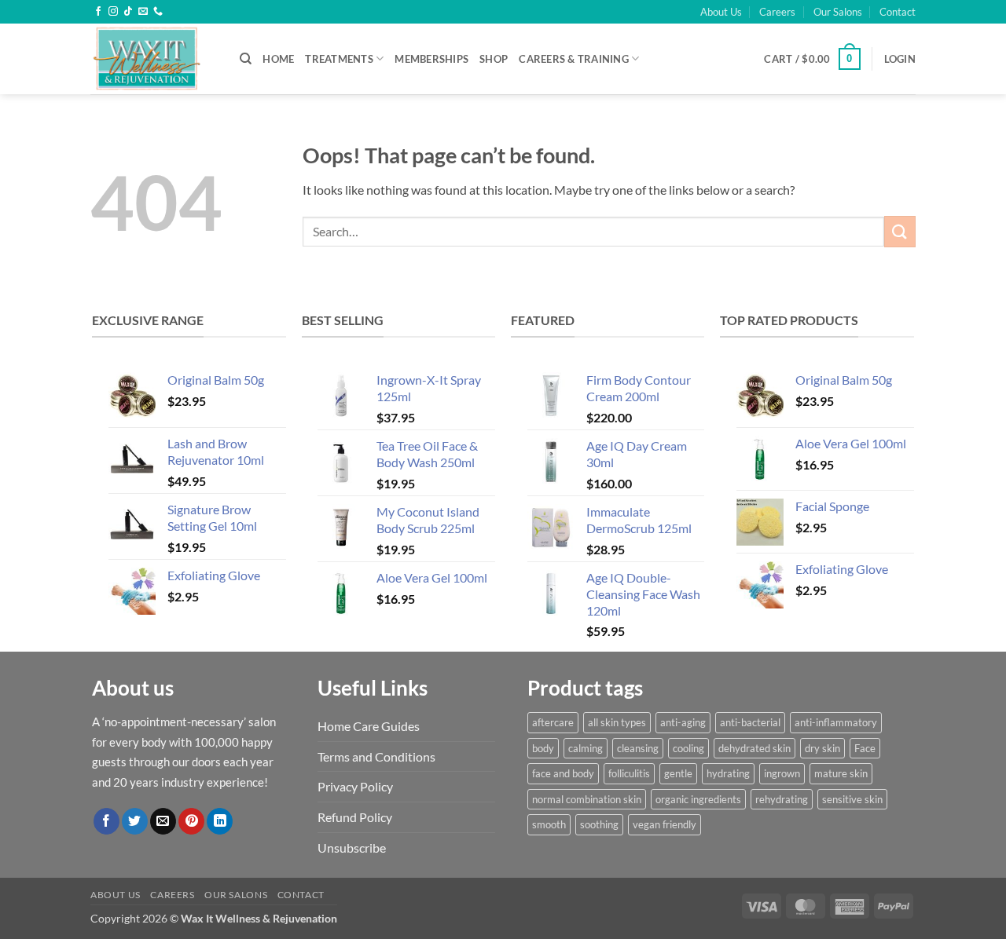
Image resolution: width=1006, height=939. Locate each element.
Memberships (431, 59)
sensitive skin (852, 799)
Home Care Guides (369, 725)
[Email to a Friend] (163, 821)
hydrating (728, 773)
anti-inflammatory (836, 722)
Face (865, 748)
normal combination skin (586, 799)
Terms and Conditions (376, 756)
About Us (721, 11)
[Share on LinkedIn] (220, 821)
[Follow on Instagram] (113, 11)
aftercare (553, 722)
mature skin (841, 773)
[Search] (246, 59)
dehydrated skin (754, 748)
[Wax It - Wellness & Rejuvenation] (153, 59)
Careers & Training (574, 59)
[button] (812, 59)
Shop (493, 59)
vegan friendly (664, 824)
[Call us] (158, 11)
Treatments (339, 59)
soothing (599, 824)
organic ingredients (698, 799)
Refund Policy (355, 816)
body (543, 748)
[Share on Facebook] (106, 821)
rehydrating (781, 799)
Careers (777, 11)
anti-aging (683, 722)
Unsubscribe (352, 847)
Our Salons (837, 11)
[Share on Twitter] (135, 821)
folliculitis (629, 773)
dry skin (822, 748)
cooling (688, 748)
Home (278, 59)
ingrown (782, 773)
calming (585, 748)
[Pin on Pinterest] (191, 821)
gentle (678, 773)
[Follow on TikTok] (128, 11)
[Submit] (900, 231)
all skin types (617, 722)
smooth (549, 824)
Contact (897, 11)
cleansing (638, 748)
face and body (563, 773)
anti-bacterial (750, 722)
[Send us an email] (143, 11)
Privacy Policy (355, 786)
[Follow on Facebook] (98, 11)
